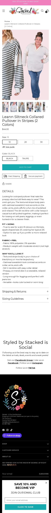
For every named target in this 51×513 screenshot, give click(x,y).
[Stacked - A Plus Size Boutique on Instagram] (7, 430)
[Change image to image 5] (38, 107)
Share (8, 184)
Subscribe (44, 474)
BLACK (9, 158)
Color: (8, 153)
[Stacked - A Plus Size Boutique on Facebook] (3, 430)
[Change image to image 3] (22, 107)
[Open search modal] (42, 10)
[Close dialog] (46, 483)
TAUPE (25, 158)
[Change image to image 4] (30, 107)
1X (10, 142)
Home (7, 21)
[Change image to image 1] (5, 107)
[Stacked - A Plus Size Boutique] (24, 10)
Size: (5, 137)
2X (25, 142)
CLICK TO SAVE (25, 507)
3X (41, 142)
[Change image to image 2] (13, 107)
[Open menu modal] (3, 10)
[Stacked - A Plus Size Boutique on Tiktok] (11, 430)
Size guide (10, 147)
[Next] (47, 107)
